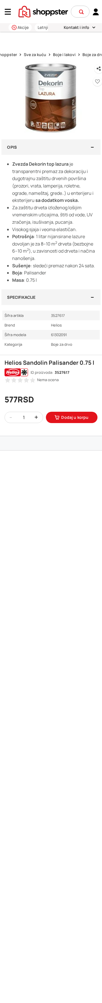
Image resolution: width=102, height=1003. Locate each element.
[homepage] (43, 11)
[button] (81, 11)
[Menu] (10, 11)
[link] (95, 11)
